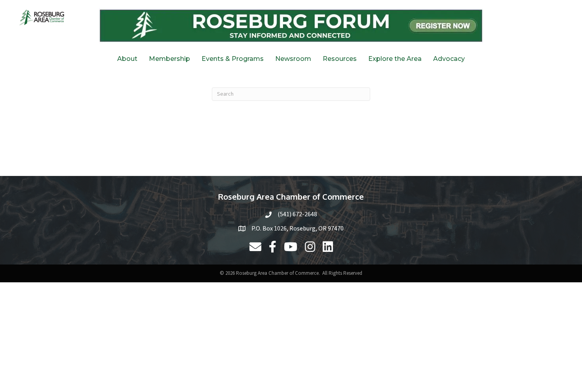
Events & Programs (233, 58)
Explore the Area (395, 58)
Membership (169, 58)
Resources (340, 58)
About (127, 58)
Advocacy (449, 58)
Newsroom (293, 58)
